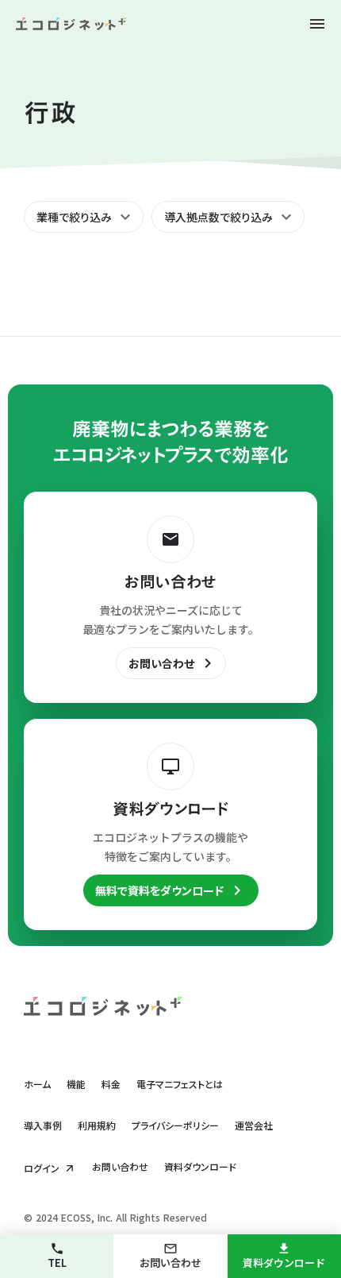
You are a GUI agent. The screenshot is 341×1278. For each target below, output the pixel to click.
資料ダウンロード (200, 1167)
